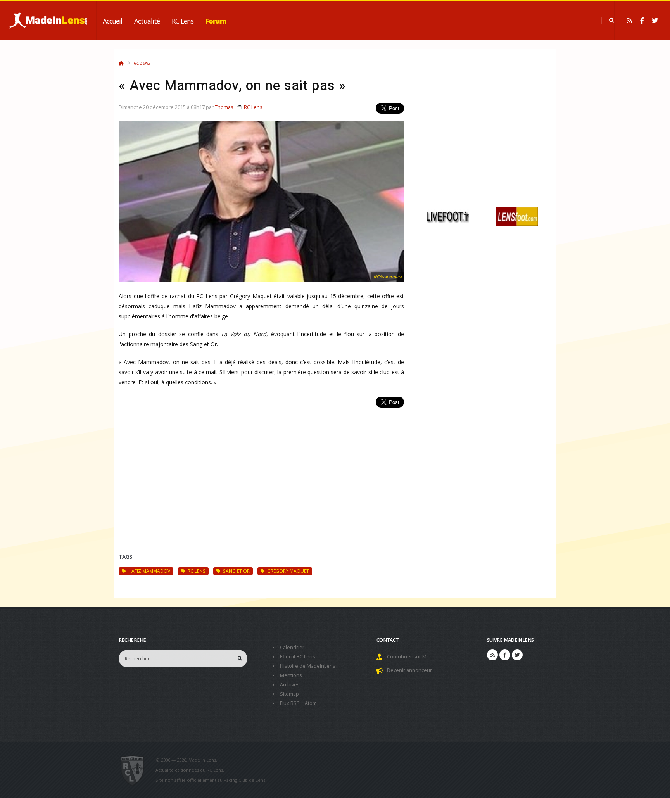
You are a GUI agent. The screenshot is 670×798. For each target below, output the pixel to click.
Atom (311, 703)
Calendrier (292, 647)
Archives (290, 684)
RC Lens (182, 21)
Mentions (291, 675)
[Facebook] (642, 20)
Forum (215, 21)
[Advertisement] (261, 471)
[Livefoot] (448, 215)
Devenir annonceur (409, 670)
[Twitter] (654, 20)
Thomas (224, 107)
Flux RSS (290, 703)
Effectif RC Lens (297, 656)
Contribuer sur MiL (408, 656)
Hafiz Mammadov (148, 571)
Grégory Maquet (287, 571)
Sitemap (289, 694)
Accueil (112, 21)
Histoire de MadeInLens (307, 666)
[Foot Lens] (517, 215)
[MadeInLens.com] (135, 770)
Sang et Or (236, 571)
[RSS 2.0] (629, 20)
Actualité (147, 21)
